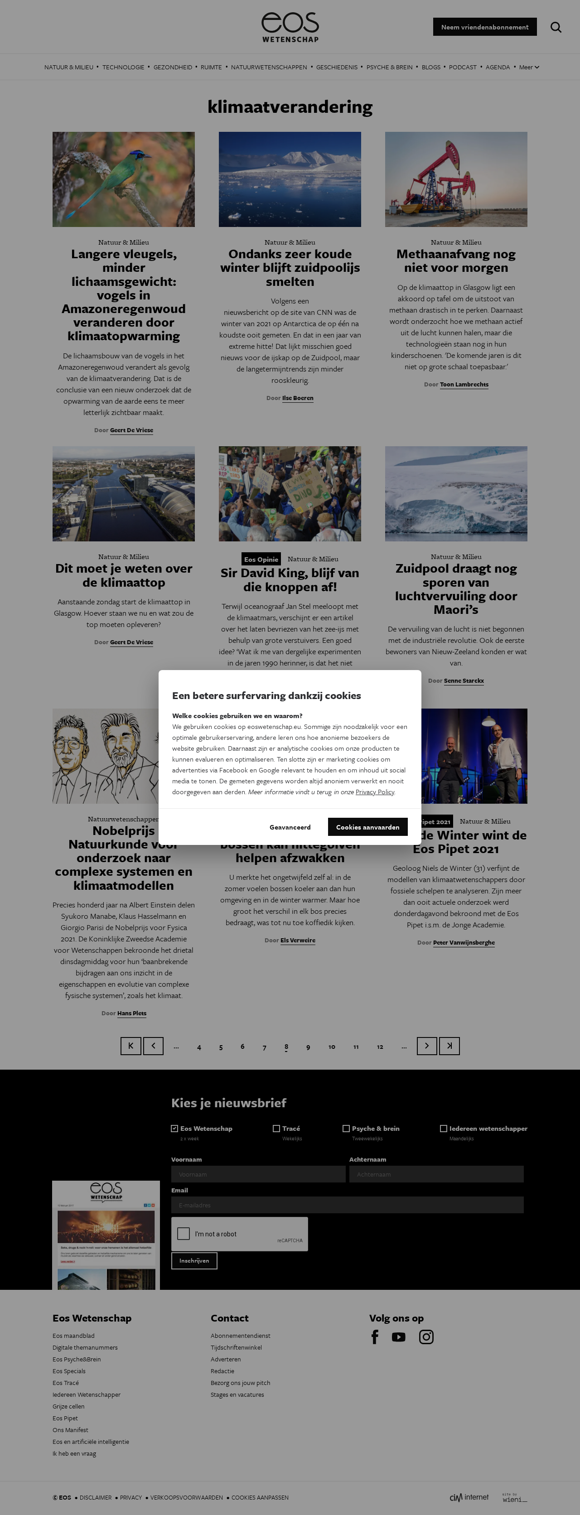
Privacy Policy (375, 791)
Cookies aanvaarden (368, 827)
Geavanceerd (290, 827)
